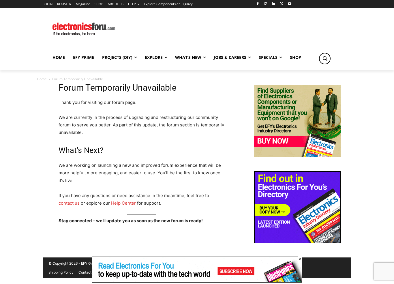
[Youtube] (289, 4)
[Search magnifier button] (325, 58)
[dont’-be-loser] (197, 281)
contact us (69, 203)
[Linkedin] (273, 4)
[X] (281, 4)
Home (42, 78)
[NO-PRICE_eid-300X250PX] (297, 155)
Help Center (123, 203)
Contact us (87, 272)
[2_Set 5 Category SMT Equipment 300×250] (297, 241)
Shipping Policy (61, 272)
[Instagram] (265, 4)
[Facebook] (257, 4)
